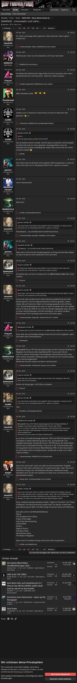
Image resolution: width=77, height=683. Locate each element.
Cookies (26, 667)
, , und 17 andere (39, 317)
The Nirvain (67, 565)
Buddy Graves (11, 577)
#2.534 (72, 323)
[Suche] (74, 10)
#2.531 (72, 241)
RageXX (9, 602)
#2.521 (72, 32)
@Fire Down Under (57, 274)
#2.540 (72, 484)
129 (37, 28)
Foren (15, 10)
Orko (69, 585)
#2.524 (72, 89)
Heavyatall (67, 599)
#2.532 (72, 261)
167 (44, 28)
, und (37, 123)
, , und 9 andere (37, 235)
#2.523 (72, 70)
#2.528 (72, 179)
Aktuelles (24, 10)
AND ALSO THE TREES (16, 574)
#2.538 (72, 416)
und (29, 64)
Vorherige (7, 28)
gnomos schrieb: (23, 222)
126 (24, 28)
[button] (30, 10)
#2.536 (72, 371)
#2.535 (72, 346)
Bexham (6, 24)
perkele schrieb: (22, 133)
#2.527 (72, 159)
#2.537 (72, 394)
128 (32, 28)
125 (19, 28)
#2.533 (72, 286)
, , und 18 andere (35, 479)
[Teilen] (68, 32)
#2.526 (72, 129)
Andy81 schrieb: (23, 489)
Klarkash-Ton (11, 568)
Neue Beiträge (6, 14)
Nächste (51, 28)
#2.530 (72, 218)
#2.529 (72, 199)
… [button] (15, 28)
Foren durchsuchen (19, 14)
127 (28, 28)
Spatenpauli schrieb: (24, 327)
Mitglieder (37, 10)
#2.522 (72, 52)
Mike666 (10, 591)
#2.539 (72, 462)
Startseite (6, 10)
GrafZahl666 (11, 611)
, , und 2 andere (36, 84)
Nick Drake (12, 608)
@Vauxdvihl (20, 349)
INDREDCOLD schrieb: (25, 421)
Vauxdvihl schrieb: (23, 245)
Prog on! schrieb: (23, 265)
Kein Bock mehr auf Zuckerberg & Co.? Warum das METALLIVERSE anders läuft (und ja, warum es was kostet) (25, 586)
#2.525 (72, 109)
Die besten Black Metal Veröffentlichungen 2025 (18, 564)
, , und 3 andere (38, 47)
